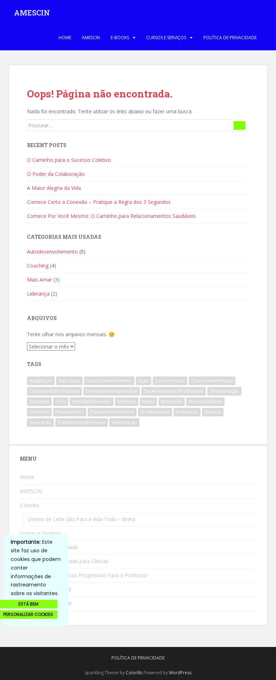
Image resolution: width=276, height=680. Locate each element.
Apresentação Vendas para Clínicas (68, 561)
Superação (40, 422)
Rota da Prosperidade (52, 547)
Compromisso (170, 381)
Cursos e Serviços (166, 38)
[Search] (239, 125)
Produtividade (155, 412)
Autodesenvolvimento (52, 251)
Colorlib (134, 673)
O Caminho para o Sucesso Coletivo (69, 159)
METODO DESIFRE (49, 589)
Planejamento (70, 412)
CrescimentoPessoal (212, 381)
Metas (148, 401)
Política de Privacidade (230, 38)
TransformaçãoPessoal (81, 422)
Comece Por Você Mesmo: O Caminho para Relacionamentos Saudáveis (111, 216)
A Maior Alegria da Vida (54, 187)
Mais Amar (39, 279)
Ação (143, 381)
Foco (61, 401)
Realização (187, 412)
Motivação (171, 401)
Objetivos (39, 412)
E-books (120, 38)
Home (65, 38)
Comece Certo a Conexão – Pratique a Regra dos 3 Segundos (99, 201)
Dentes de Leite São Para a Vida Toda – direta (81, 519)
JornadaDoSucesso (91, 401)
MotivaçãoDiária (205, 401)
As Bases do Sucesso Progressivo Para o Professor (87, 575)
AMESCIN (32, 12)
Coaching (38, 265)
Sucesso (212, 412)
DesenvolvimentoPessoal (111, 391)
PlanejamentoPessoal (112, 412)
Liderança (38, 293)
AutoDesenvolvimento (109, 381)
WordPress (180, 673)
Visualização (124, 422)
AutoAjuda (69, 381)
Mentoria (127, 401)
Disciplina (39, 401)
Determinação (224, 391)
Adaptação (40, 381)
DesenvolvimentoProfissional (173, 391)
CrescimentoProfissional (54, 391)
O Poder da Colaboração (56, 173)
